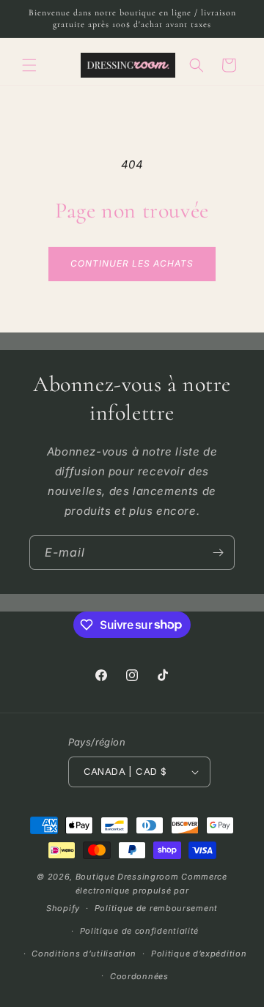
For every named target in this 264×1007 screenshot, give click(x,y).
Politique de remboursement (156, 908)
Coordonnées (139, 976)
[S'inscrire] (218, 552)
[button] (29, 65)
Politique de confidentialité (139, 931)
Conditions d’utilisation (84, 953)
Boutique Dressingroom (128, 877)
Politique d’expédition (198, 953)
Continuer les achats (131, 263)
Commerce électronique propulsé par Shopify (136, 892)
